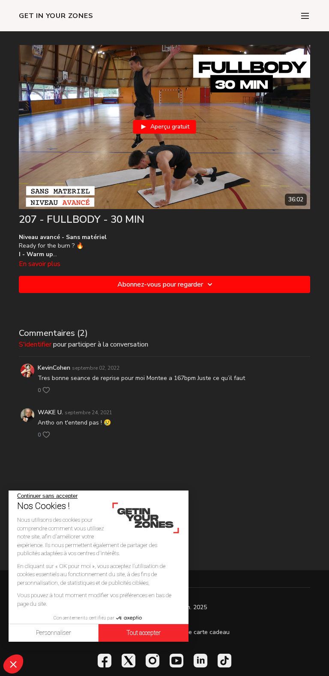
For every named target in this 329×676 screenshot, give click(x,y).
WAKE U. (50, 412)
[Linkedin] (200, 660)
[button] (13, 664)
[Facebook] (104, 660)
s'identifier (35, 344)
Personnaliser (53, 632)
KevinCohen (54, 368)
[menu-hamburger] (305, 15)
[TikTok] (224, 660)
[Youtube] (176, 660)
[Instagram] (152, 660)
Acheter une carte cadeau (194, 632)
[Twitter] (128, 660)
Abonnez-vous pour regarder (160, 284)
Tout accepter (143, 632)
